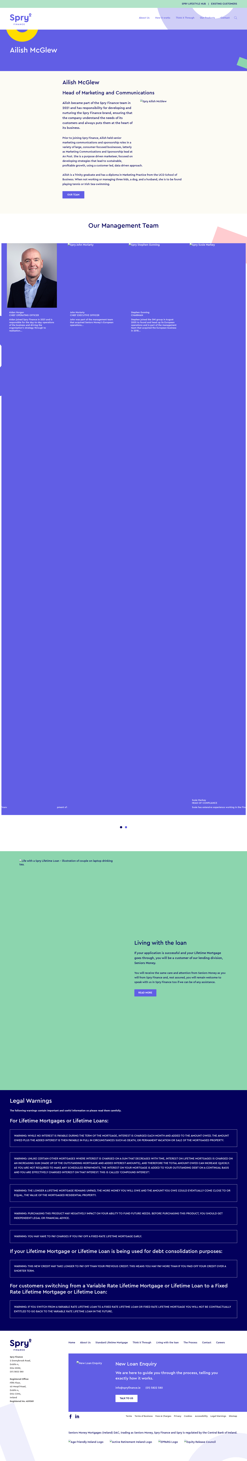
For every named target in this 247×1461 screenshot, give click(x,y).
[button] (121, 827)
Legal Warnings (218, 1416)
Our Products (207, 18)
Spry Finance (20, 1345)
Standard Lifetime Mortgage (111, 1342)
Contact (225, 18)
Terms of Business (144, 1416)
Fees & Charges (163, 1416)
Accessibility (201, 1416)
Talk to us (126, 1398)
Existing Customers (224, 4)
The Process (190, 1342)
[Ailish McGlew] (20, 19)
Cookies (188, 1416)
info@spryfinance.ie (128, 1388)
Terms (129, 1416)
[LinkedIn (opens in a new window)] (78, 1417)
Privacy (177, 1416)
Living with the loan (167, 1342)
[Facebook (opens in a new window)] (71, 1417)
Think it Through (185, 18)
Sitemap (233, 1416)
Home (71, 1342)
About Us (144, 18)
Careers (220, 1342)
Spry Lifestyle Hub (194, 4)
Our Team (73, 194)
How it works (162, 18)
